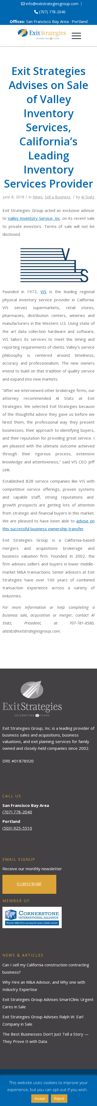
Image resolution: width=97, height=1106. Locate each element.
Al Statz (87, 196)
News (38, 196)
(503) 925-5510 (17, 828)
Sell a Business (58, 196)
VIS (43, 291)
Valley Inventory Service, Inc (34, 218)
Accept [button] (39, 1098)
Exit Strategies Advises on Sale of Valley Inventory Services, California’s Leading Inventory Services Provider (48, 127)
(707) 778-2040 (51, 11)
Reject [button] (59, 1098)
